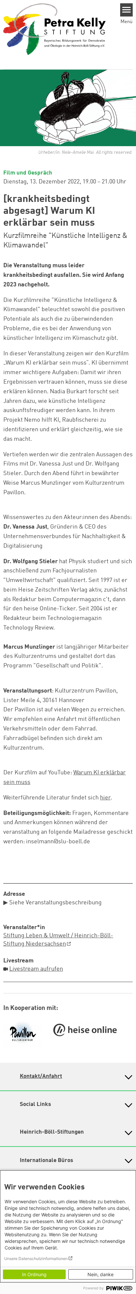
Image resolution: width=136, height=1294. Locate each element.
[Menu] (126, 9)
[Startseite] (54, 28)
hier (105, 798)
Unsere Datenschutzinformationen (36, 1258)
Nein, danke (100, 1274)
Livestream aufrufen (36, 969)
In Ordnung (34, 1274)
